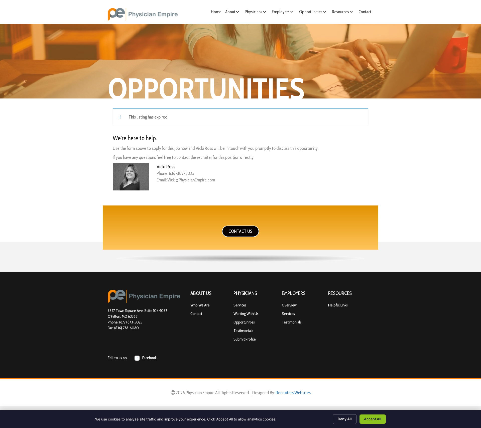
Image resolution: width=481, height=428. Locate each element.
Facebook (149, 357)
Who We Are (200, 305)
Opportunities (244, 322)
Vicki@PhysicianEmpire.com (191, 180)
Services (240, 305)
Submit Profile (244, 339)
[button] (237, 11)
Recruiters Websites (293, 392)
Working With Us (246, 313)
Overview (289, 305)
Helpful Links (338, 305)
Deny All (345, 419)
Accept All (372, 419)
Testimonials (243, 330)
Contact (196, 313)
